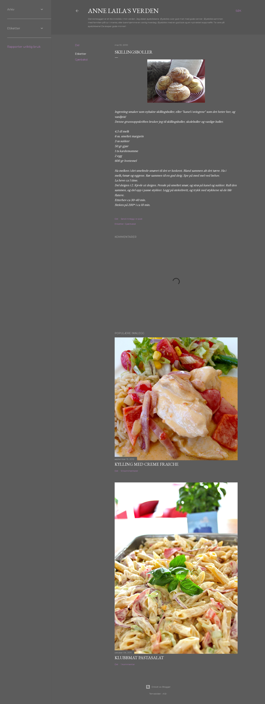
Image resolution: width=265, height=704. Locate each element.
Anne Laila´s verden (123, 10)
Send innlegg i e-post (131, 218)
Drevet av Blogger (161, 686)
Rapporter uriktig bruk (24, 46)
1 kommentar (128, 664)
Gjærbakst (81, 59)
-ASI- (164, 693)
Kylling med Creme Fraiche (146, 464)
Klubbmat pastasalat (139, 657)
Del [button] (77, 45)
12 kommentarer (129, 470)
